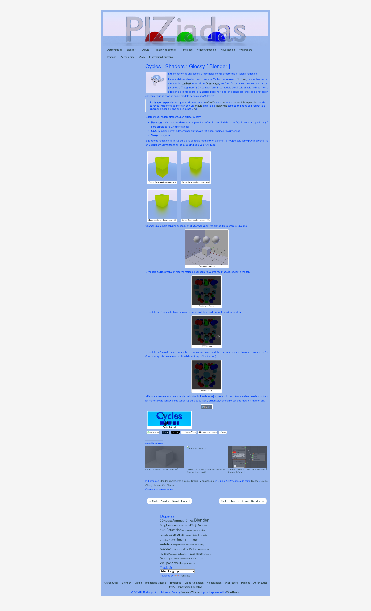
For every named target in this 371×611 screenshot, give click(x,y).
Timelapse (187, 49)
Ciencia (171, 525)
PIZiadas (164, 553)
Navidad (166, 549)
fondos (202, 530)
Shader (170, 485)
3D (162, 520)
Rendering (188, 554)
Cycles (172, 481)
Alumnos (168, 521)
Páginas (111, 56)
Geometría (176, 534)
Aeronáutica (127, 56)
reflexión (210, 102)
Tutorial (195, 481)
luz (223, 102)
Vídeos (200, 559)
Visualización (227, 49)
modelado (190, 544)
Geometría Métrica (190, 535)
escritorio (186, 530)
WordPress (232, 592)
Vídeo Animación (206, 49)
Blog (163, 525)
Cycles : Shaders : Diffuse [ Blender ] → (242, 501)
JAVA (142, 56)
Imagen (182, 539)
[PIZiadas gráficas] (185, 28)
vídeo (194, 558)
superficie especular (245, 102)
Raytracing (173, 554)
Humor (173, 539)
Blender (131, 49)
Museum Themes (191, 592)
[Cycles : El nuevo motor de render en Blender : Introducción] (206, 457)
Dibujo (146, 49)
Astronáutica (114, 49)
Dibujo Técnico (198, 525)
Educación (174, 530)
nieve (174, 549)
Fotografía (164, 535)
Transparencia (185, 559)
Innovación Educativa (161, 56)
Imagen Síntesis (179, 545)
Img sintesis (183, 481)
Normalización (184, 549)
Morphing (199, 544)
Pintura (203, 549)
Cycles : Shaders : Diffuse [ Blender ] (161, 469)
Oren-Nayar (212, 83)
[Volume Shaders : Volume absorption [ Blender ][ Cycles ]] (247, 457)
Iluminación (159, 485)
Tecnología (166, 558)
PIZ (208, 549)
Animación (181, 520)
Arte (192, 521)
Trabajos (176, 559)
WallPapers (245, 49)
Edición (163, 530)
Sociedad (197, 553)
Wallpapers (182, 563)
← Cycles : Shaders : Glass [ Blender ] (169, 501)
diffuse (241, 79)
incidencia (221, 105)
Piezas (196, 549)
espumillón (194, 530)
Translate (184, 575)
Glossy (148, 485)
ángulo (198, 105)
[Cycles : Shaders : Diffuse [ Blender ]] (164, 457)
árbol (192, 563)
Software (206, 554)
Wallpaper (167, 563)
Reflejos (181, 554)
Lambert (186, 83)
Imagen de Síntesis (166, 49)
